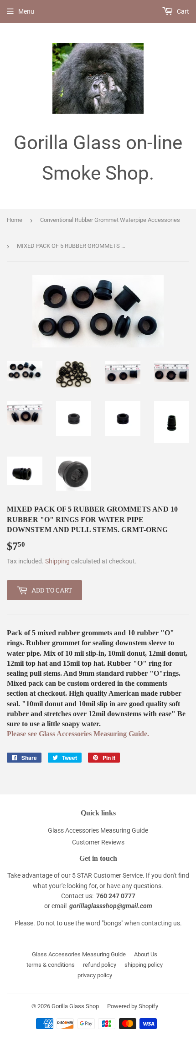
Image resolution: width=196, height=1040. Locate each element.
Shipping (57, 561)
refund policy (99, 964)
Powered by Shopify (132, 1006)
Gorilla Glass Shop (75, 1006)
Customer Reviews (98, 842)
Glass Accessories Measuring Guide (98, 830)
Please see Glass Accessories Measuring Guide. (78, 734)
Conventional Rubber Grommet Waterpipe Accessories (110, 219)
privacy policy (94, 975)
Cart (182, 11)
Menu (26, 11)
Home (14, 219)
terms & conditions (50, 964)
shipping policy (143, 964)
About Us (145, 954)
